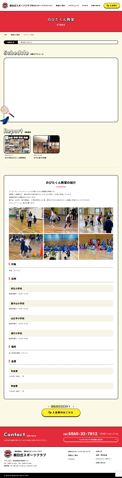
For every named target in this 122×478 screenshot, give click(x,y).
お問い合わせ (95, 5)
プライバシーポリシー (104, 459)
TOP (5, 35)
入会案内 (113, 5)
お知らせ (99, 451)
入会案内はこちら (63, 412)
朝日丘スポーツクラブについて (42, 5)
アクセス (85, 5)
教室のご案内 (60, 5)
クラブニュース (73, 5)
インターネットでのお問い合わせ (91, 439)
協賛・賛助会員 (101, 455)
